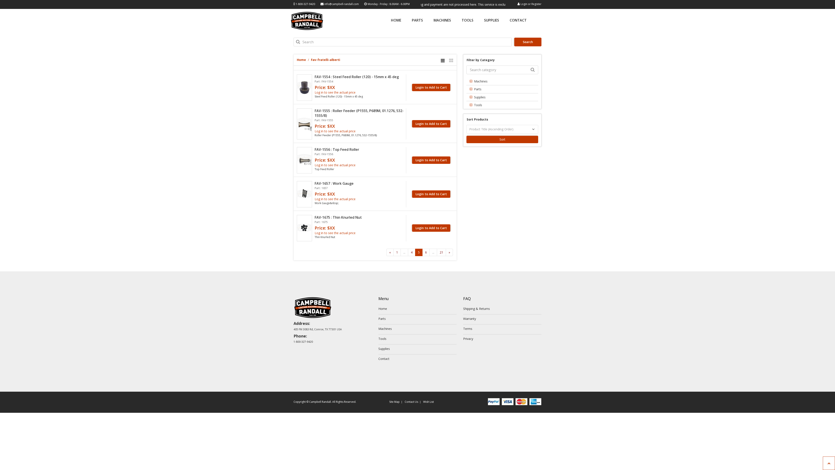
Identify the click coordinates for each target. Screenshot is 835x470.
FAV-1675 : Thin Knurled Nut (338, 217)
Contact (518, 20)
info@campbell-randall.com (341, 4)
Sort (502, 139)
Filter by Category (481, 60)
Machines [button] (481, 81)
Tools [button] (478, 105)
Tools (467, 20)
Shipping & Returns (476, 309)
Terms (467, 329)
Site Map (394, 402)
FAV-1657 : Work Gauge (334, 183)
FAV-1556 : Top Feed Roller (337, 149)
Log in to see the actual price (335, 92)
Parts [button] (477, 89)
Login (524, 4)
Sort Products (477, 119)
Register (536, 4)
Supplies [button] (480, 97)
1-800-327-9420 (305, 4)
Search (528, 42)
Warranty (469, 319)
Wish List (428, 402)
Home (396, 20)
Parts (417, 20)
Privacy (468, 339)
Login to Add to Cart (431, 87)
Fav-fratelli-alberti (325, 60)
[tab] (502, 81)
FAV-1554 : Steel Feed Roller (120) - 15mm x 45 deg (357, 76)
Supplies (491, 20)
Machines (442, 20)
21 (441, 252)
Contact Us (411, 402)
